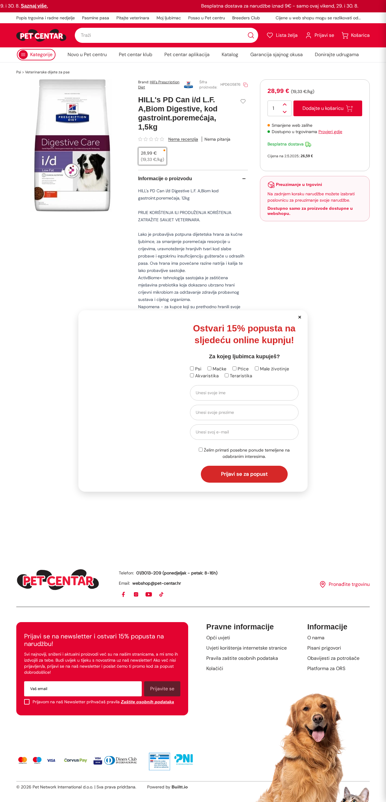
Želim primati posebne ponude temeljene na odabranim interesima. (246, 453)
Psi (197, 369)
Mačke (218, 369)
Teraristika (240, 376)
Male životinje (274, 369)
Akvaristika (206, 376)
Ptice (242, 369)
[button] (299, 317)
